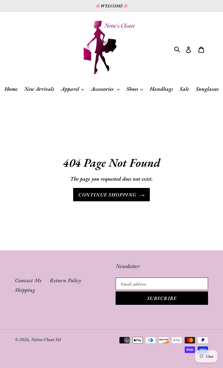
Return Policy (65, 280)
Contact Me (28, 280)
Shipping (25, 289)
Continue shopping (107, 194)
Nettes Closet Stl (46, 339)
